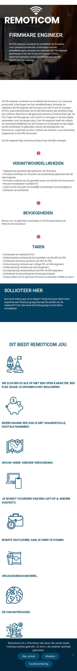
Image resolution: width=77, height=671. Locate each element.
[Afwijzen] (72, 654)
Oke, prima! (28, 656)
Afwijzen (50, 656)
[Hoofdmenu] (69, 15)
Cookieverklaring (38, 663)
